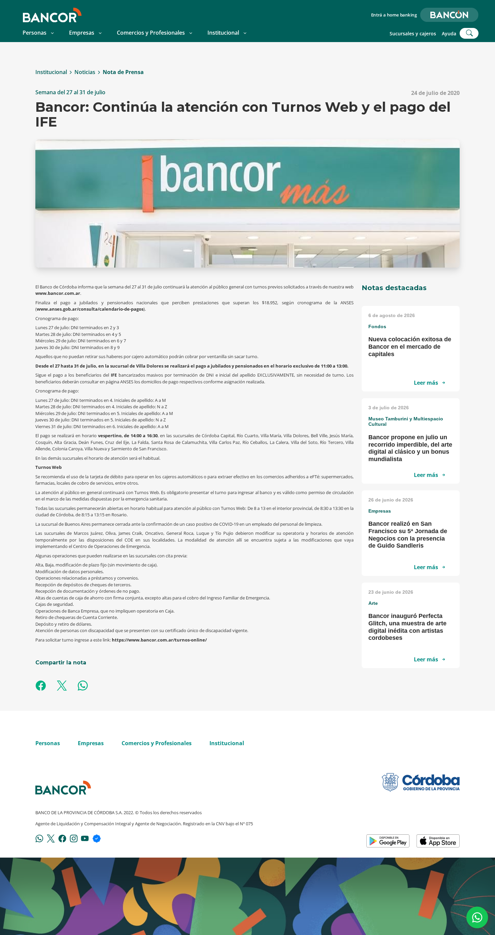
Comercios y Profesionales (151, 32)
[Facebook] (62, 838)
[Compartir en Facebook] (40, 686)
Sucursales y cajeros (413, 33)
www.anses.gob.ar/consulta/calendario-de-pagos (90, 309)
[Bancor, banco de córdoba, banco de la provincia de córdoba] (52, 14)
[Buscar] (469, 33)
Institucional (223, 32)
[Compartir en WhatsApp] (82, 686)
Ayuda (449, 33)
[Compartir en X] (62, 686)
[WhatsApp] (39, 838)
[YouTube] (85, 838)
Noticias (84, 72)
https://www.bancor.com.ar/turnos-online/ (159, 640)
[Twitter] (51, 838)
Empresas (81, 32)
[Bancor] (63, 787)
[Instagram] (74, 838)
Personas (34, 32)
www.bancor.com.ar (57, 293)
